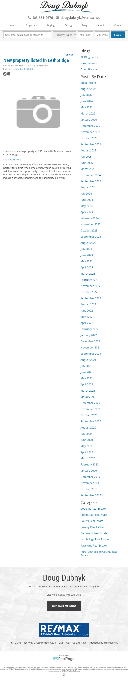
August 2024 (88, 187)
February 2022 (89, 329)
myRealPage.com (64, 659)
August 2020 (88, 427)
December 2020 (90, 403)
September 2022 (90, 298)
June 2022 (86, 310)
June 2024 (86, 200)
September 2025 (90, 144)
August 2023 (88, 243)
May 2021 (86, 378)
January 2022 (88, 335)
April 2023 (86, 267)
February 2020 (89, 464)
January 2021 (88, 397)
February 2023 (89, 280)
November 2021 (90, 347)
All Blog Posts (89, 57)
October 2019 (88, 489)
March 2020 (87, 458)
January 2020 (88, 470)
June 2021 (86, 372)
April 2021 (86, 384)
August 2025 (88, 150)
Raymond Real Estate (93, 545)
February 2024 (89, 218)
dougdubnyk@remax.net (104, 642)
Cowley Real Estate (92, 527)
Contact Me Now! (64, 606)
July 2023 (86, 249)
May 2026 (86, 107)
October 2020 (88, 415)
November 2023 (90, 224)
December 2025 (90, 126)
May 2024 (86, 206)
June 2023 (86, 255)
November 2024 (90, 175)
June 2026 (86, 101)
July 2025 (86, 156)
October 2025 (88, 138)
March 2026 (87, 113)
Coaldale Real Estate (93, 508)
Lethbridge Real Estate (23, 69)
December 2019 (90, 477)
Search (118, 34)
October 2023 (88, 230)
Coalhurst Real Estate (93, 515)
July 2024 (86, 193)
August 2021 (88, 360)
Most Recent (88, 83)
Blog (84, 25)
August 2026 (88, 89)
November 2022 (90, 286)
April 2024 (86, 212)
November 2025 (90, 132)
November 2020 (90, 409)
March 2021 (87, 390)
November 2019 (90, 483)
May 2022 (86, 317)
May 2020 (86, 446)
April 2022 (86, 323)
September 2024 (90, 181)
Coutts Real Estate (91, 521)
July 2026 (86, 95)
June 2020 (86, 440)
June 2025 (86, 163)
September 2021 (90, 353)
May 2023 (86, 261)
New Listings (88, 63)
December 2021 (90, 341)
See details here (12, 159)
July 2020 (86, 434)
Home (11, 25)
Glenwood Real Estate (94, 533)
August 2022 (88, 304)
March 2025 (87, 169)
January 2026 (88, 119)
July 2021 (86, 366)
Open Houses (89, 69)
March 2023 (87, 273)
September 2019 (90, 495)
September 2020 (90, 421)
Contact (118, 25)
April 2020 (86, 452)
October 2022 (88, 292)
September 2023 (90, 236)
